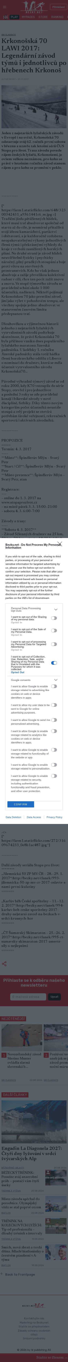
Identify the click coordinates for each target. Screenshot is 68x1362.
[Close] (60, 545)
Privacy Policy (54, 817)
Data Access (34, 817)
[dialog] (34, 681)
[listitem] (34, 609)
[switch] (54, 618)
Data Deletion (13, 817)
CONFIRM (20, 804)
